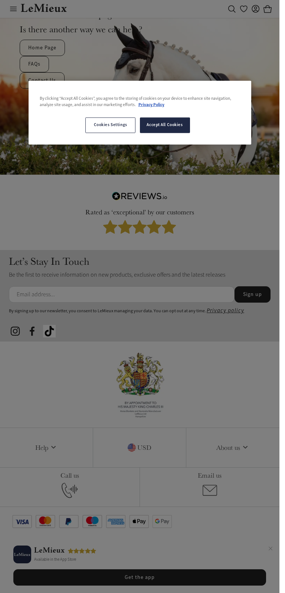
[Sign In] (255, 8)
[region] (140, 112)
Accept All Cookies (165, 125)
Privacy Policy (151, 105)
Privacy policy (225, 310)
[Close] (270, 550)
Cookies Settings (110, 125)
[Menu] (13, 9)
